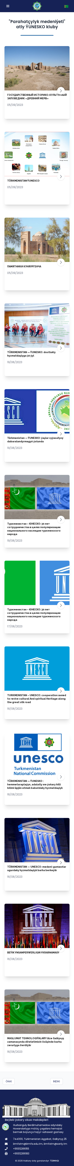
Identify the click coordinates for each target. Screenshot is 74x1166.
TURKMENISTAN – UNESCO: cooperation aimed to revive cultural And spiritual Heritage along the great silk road (36, 699)
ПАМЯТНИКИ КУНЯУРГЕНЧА (24, 266)
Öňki (9, 1081)
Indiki (56, 1081)
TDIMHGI (54, 1161)
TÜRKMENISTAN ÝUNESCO (23, 180)
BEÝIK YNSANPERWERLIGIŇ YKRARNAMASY (33, 952)
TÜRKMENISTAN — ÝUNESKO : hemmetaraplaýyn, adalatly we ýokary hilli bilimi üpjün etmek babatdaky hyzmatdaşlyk (35, 784)
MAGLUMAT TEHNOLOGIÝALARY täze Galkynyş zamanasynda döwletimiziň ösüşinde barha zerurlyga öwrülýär (35, 1042)
